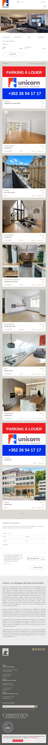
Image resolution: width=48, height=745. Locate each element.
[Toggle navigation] (45, 6)
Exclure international (7, 41)
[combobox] (18, 37)
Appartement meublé (12, 280)
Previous (3, 83)
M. (9, 533)
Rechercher (13, 54)
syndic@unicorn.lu (6, 698)
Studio (6, 190)
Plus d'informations (33, 737)
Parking (7, 101)
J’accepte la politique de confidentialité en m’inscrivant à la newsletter (19, 709)
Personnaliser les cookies (30, 740)
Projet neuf (5, 44)
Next (45, 83)
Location (9, 11)
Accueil (4, 11)
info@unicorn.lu (6, 676)
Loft (5, 369)
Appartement (9, 146)
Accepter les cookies (18, 740)
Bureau (6, 502)
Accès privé (21, 2)
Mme (5, 533)
